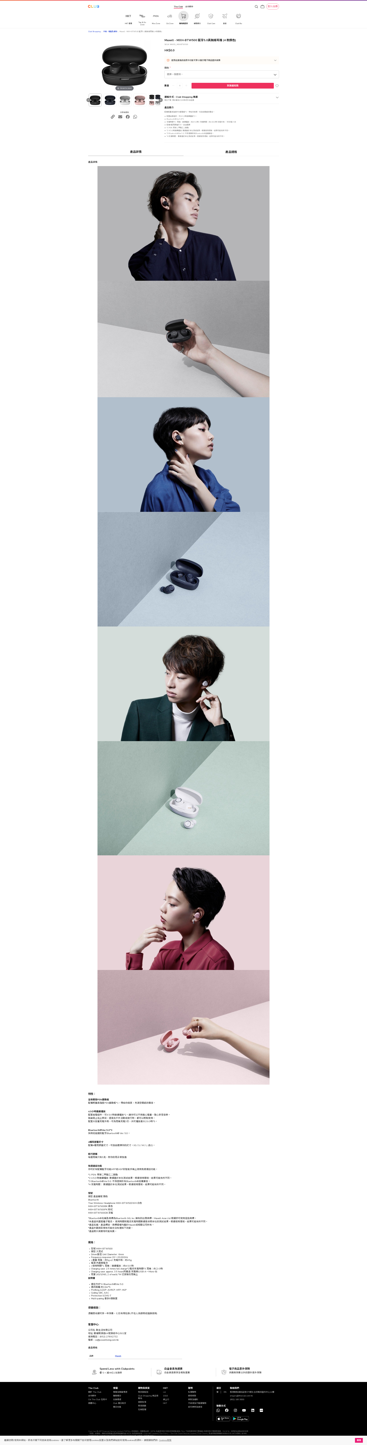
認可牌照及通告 (195, 1407)
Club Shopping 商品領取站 (148, 1397)
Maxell (118, 1356)
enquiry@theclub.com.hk (241, 1395)
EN (225, 1392)
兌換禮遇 (117, 1399)
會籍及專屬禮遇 (120, 1392)
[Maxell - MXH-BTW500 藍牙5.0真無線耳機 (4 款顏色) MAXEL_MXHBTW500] (154, 100)
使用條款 (192, 1395)
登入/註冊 (273, 6)
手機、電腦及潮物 (110, 31)
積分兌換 (117, 1407)
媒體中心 (92, 1403)
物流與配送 (143, 1392)
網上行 (166, 1399)
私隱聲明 (192, 1392)
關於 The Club (94, 1392)
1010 (165, 1395)
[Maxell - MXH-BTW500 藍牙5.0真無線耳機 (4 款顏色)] (95, 100)
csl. (164, 1392)
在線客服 (142, 1409)
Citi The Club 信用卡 (97, 1399)
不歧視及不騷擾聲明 (197, 1403)
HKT (165, 1403)
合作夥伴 (189, 6)
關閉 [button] (359, 1440)
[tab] (136, 152)
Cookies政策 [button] (165, 1440)
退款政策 (142, 1402)
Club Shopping (94, 31)
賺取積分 (117, 1395)
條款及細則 (193, 1399)
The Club (178, 6)
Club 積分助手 (119, 1403)
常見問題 (142, 1405)
